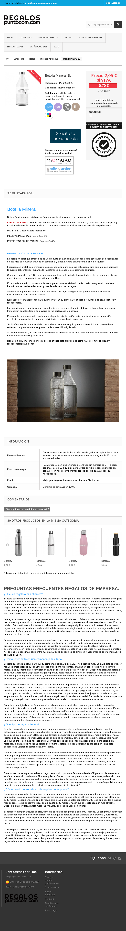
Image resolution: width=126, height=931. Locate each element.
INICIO (10, 37)
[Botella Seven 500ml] (51, 542)
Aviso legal (51, 910)
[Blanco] (91, 116)
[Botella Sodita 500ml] (83, 542)
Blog (56, 46)
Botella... (8, 560)
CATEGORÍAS (26, 37)
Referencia (51, 83)
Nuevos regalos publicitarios (52, 880)
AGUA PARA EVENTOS (48, 37)
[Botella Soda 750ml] (18, 542)
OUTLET (69, 37)
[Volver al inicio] (7, 59)
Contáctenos (113, 2)
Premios (49, 899)
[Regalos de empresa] (22, 21)
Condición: (51, 87)
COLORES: (95, 112)
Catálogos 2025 (38, 46)
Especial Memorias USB (90, 37)
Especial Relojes (15, 46)
